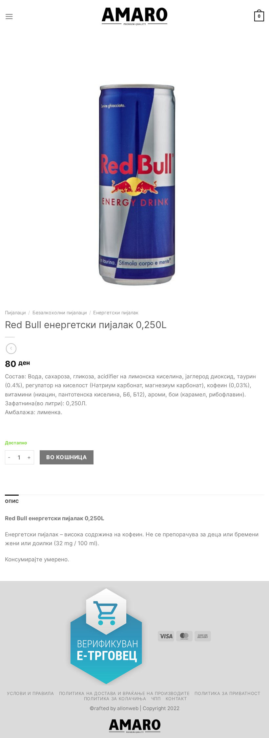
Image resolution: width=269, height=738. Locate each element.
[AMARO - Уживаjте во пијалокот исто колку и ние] (134, 16)
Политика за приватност (227, 693)
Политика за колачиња (115, 698)
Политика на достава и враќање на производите (124, 693)
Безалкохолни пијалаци (59, 312)
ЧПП (156, 698)
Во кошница (66, 457)
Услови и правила (30, 693)
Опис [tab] (12, 501)
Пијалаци (15, 312)
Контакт (176, 698)
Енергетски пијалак (115, 312)
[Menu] (9, 16)
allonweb (127, 708)
